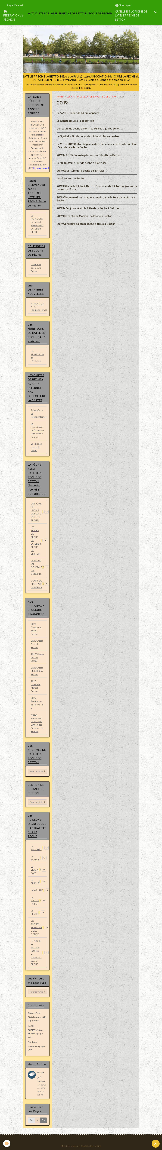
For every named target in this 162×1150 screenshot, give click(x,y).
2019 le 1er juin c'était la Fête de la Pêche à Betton (88, 208)
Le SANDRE (35, 858)
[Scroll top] (156, 1144)
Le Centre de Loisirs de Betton (75, 120)
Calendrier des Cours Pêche (36, 267)
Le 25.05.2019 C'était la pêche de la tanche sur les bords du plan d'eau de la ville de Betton (96, 145)
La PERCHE (35, 882)
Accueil (60, 96)
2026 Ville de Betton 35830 (37, 657)
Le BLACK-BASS (35, 869)
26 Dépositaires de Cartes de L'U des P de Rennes (37, 430)
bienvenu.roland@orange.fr (45, 168)
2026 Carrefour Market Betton (35, 686)
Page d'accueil (15, 5)
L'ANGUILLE (37, 890)
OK (43, 1120)
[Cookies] (6, 1143)
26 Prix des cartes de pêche (36, 447)
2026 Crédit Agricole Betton (37, 644)
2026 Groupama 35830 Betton (36, 629)
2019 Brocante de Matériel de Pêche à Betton (84, 216)
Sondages (125, 5)
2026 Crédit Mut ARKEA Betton (37, 671)
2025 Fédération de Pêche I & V (37, 703)
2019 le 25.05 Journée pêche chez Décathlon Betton (89, 155)
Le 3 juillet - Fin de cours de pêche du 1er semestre (88, 136)
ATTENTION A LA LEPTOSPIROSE (39, 307)
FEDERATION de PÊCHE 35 (13, 17)
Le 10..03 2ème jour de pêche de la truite (81, 163)
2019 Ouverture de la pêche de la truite (80, 170)
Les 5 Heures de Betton (71, 178)
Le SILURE (34, 912)
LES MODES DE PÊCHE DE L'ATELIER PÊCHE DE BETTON (36, 540)
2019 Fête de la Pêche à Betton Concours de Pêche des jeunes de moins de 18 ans (97, 188)
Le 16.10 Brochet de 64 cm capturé (78, 113)
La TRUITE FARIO (35, 900)
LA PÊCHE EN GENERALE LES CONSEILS (36, 567)
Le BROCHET (36, 848)
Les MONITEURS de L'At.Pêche (37, 356)
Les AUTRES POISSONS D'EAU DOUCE (36, 927)
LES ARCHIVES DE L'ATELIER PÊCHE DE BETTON (91, 96)
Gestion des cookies (91, 1146)
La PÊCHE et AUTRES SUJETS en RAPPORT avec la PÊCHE (36, 953)
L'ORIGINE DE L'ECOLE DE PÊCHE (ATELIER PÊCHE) (36, 512)
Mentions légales (69, 1146)
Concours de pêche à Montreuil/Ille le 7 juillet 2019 (88, 128)
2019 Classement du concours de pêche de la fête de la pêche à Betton (96, 199)
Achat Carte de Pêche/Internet (39, 413)
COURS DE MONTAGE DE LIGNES (36, 584)
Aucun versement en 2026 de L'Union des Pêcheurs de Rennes (37, 723)
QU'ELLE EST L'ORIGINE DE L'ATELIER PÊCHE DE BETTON (131, 15)
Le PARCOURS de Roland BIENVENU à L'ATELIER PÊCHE (37, 223)
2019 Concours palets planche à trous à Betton (86, 223)
